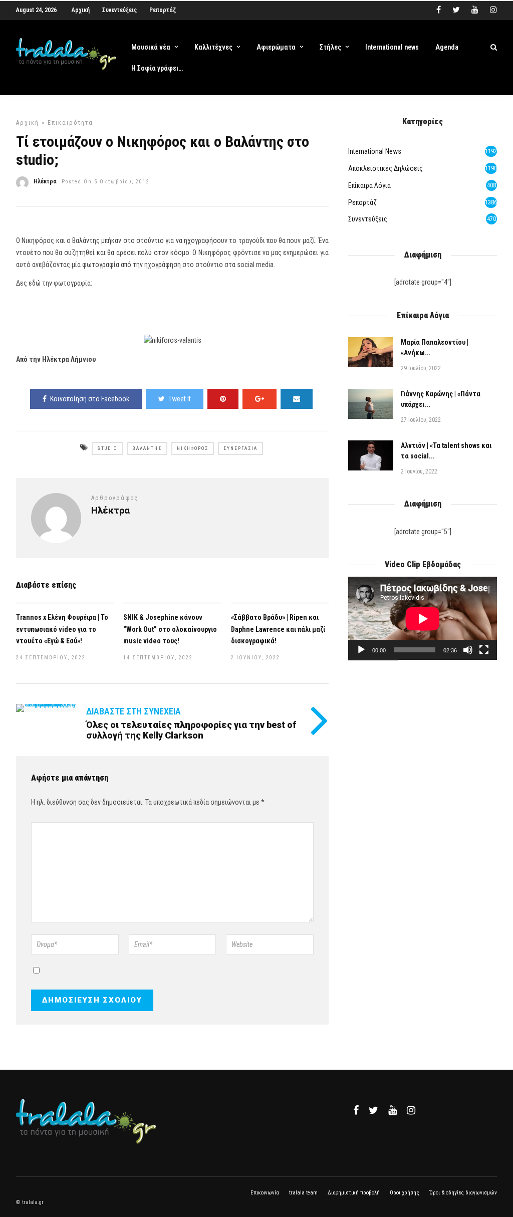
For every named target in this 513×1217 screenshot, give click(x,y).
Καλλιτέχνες (213, 47)
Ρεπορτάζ (162, 10)
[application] (422, 618)
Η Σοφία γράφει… (157, 68)
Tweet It (179, 399)
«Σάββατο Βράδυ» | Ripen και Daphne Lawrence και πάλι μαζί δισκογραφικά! (278, 629)
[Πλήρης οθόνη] (484, 650)
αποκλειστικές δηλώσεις (385, 168)
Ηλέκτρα (45, 181)
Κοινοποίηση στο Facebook (89, 399)
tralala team (303, 1192)
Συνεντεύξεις (119, 10)
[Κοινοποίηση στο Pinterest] (222, 399)
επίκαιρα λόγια (369, 185)
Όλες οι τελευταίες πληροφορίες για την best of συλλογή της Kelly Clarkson (191, 730)
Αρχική (81, 10)
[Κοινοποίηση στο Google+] (259, 399)
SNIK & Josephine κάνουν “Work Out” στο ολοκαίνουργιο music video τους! (170, 629)
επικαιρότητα (70, 122)
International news (392, 47)
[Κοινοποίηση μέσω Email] (297, 399)
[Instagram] (493, 10)
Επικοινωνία (264, 1192)
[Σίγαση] (468, 650)
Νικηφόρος (192, 448)
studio (107, 448)
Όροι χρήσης (404, 1192)
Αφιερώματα (276, 47)
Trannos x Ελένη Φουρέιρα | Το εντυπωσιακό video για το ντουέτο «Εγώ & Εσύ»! (62, 629)
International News (374, 151)
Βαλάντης (147, 448)
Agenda (446, 47)
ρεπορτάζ (362, 202)
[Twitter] (373, 1110)
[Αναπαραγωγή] (361, 650)
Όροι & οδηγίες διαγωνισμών (463, 1192)
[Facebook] (356, 1110)
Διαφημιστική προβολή (354, 1192)
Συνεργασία (240, 448)
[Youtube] (474, 10)
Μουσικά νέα (150, 47)
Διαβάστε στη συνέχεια (133, 711)
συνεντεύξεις (367, 219)
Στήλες (330, 47)
